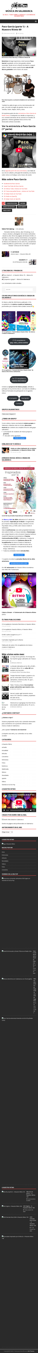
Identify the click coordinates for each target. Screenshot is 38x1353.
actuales (4, 747)
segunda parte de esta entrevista (16, 171)
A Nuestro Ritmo (12, 203)
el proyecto (13, 398)
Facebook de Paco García (12, 183)
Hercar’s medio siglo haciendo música (21, 693)
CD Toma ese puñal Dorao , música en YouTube (19, 191)
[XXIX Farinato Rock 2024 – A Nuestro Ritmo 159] (15, 1217)
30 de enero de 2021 (9, 33)
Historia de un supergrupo (18, 703)
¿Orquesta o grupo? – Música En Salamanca (17, 279)
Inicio (3, 852)
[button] (35, 21)
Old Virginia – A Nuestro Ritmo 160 (29, 1207)
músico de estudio (9, 207)
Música (28, 672)
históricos (19, 662)
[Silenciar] (31, 810)
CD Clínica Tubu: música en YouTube (15, 189)
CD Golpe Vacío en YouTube (12, 194)
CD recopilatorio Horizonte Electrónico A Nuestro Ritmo (18, 624)
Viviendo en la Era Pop (8, 784)
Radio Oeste (7, 210)
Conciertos (5, 756)
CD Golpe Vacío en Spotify (12, 199)
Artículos (14, 662)
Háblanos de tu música (11, 444)
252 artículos (20, 229)
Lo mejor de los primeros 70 (18, 657)
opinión (4, 778)
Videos (4, 781)
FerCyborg (20, 33)
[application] (19, 802)
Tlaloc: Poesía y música (17, 685)
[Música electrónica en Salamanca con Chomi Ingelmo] (17, 979)
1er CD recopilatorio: (19, 379)
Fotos (3, 763)
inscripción (25, 398)
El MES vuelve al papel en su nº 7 (11, 635)
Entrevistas (23, 672)
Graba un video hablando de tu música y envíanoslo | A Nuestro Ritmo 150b (23, 449)
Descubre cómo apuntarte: (13, 436)
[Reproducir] (4, 810)
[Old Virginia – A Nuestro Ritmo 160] (12, 1206)
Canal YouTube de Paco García (13, 186)
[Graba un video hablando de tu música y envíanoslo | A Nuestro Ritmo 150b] (5, 452)
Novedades (5, 775)
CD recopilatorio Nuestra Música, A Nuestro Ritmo (17, 629)
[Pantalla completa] (34, 810)
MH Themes (31, 1351)
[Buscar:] (19, 289)
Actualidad (5, 750)
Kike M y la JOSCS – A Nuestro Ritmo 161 (30, 1194)
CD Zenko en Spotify (10, 196)
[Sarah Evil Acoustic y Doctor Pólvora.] (17, 951)
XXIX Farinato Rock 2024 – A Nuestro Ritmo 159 (33, 1221)
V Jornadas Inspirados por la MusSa (12, 640)
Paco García (22, 207)
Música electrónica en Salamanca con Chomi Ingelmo (34, 990)
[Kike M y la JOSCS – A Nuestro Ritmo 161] (13, 1192)
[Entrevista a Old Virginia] (18, 880)
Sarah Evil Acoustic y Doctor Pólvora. (34, 957)
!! (18, 730)
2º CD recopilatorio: (19, 341)
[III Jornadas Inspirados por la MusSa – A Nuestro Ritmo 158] (18, 1238)
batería (22, 203)
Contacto (19, 404)
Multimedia (5, 769)
